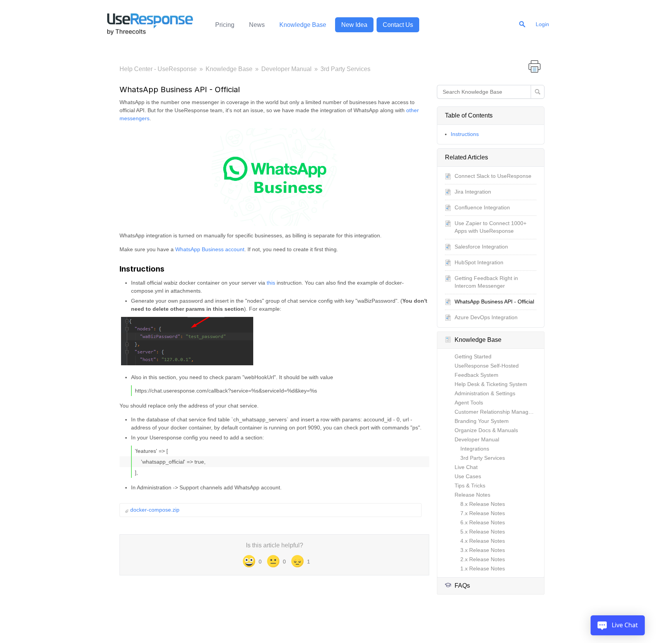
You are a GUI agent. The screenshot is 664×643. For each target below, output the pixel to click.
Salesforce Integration (481, 247)
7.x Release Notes (482, 513)
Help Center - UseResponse (158, 69)
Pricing (224, 25)
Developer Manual (286, 69)
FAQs (462, 585)
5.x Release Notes (482, 532)
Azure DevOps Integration (486, 317)
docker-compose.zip (154, 510)
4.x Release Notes (482, 541)
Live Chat (466, 467)
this (272, 283)
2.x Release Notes (482, 559)
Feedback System (476, 375)
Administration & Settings (485, 393)
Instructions (465, 134)
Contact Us (398, 25)
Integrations (474, 449)
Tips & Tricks (470, 485)
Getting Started (473, 356)
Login (542, 24)
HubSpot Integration (479, 262)
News (257, 25)
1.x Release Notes (482, 568)
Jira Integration (473, 192)
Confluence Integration (482, 207)
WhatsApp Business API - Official (494, 301)
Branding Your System (482, 421)
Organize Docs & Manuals (486, 430)
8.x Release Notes (482, 504)
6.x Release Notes (482, 522)
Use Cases (468, 476)
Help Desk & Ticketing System (491, 384)
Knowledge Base (302, 25)
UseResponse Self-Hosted (487, 366)
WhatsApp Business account (209, 249)
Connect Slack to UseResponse (493, 176)
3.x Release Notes (482, 550)
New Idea (354, 25)
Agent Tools (469, 402)
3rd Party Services (345, 69)
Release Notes (472, 495)
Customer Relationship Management (499, 412)
